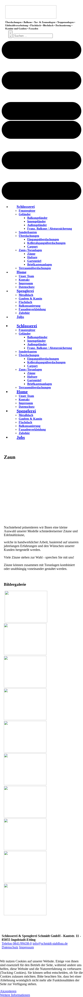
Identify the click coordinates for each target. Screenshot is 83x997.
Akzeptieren (8, 991)
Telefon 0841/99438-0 (17, 943)
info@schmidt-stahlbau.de (50, 943)
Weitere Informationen (15, 995)
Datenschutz (10, 947)
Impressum (26, 947)
